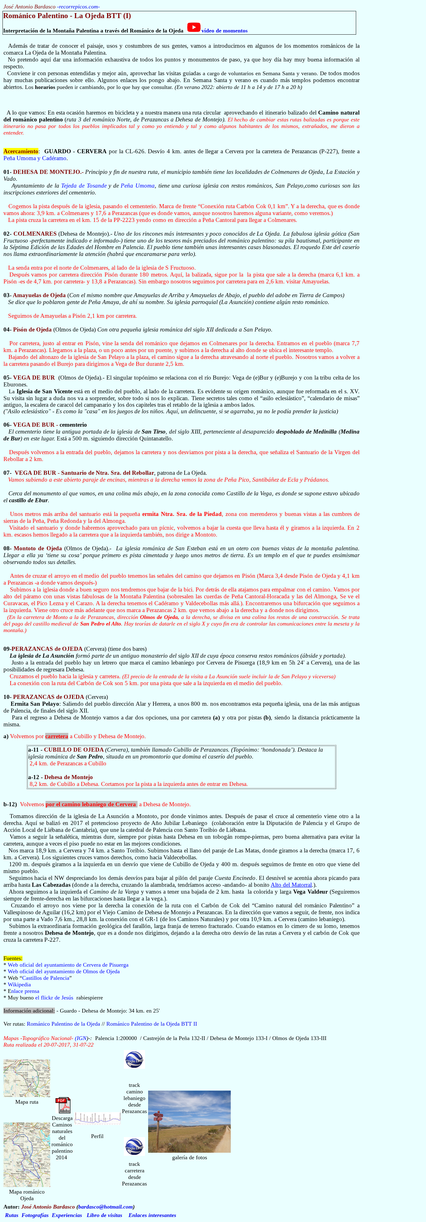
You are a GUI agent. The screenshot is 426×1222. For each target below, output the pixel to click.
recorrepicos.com (78, 6)
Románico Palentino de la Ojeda (64, 1024)
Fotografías (35, 1215)
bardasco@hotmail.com (105, 1207)
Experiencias (67, 1215)
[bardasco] (134, 1067)
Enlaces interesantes (152, 1215)
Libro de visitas (104, 1215)
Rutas (11, 1215)
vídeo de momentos (224, 30)
